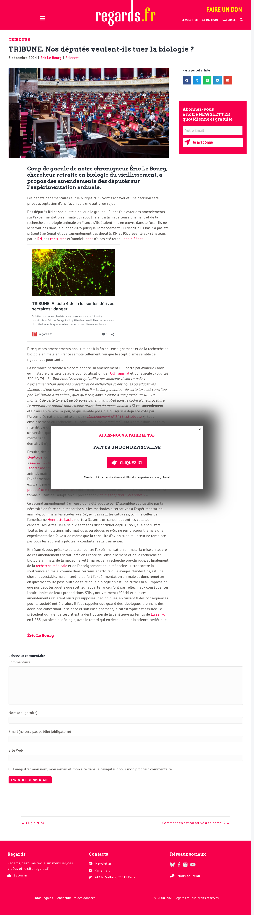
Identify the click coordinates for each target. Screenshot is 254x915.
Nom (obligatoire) (23, 712)
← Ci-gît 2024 (32, 822)
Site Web (16, 750)
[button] (241, 19)
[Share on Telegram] (217, 80)
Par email (102, 870)
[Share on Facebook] (187, 80)
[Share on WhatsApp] (207, 80)
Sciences (72, 57)
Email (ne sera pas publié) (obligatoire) (40, 731)
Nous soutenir (188, 876)
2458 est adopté (115, 416)
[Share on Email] (228, 80)
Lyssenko (158, 614)
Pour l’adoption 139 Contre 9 (122, 495)
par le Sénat (133, 238)
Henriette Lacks (60, 519)
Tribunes (19, 39)
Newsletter (103, 863)
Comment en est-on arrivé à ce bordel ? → (196, 822)
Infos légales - (45, 898)
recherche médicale (51, 565)
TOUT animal (118, 373)
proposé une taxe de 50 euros (51, 489)
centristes (58, 238)
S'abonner (20, 875)
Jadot (88, 238)
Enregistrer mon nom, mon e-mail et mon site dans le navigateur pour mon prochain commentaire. (93, 769)
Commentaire (19, 662)
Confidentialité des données (75, 898)
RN (39, 238)
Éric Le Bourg (51, 57)
